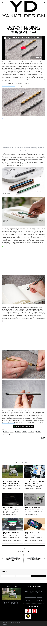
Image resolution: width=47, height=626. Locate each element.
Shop (28, 551)
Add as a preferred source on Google (24, 426)
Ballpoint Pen (21, 551)
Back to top (5, 624)
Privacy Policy (39, 597)
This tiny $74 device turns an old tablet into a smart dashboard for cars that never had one (34, 481)
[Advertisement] (23, 21)
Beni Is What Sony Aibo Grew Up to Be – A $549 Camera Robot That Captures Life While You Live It (12, 481)
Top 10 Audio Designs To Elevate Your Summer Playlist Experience (34, 558)
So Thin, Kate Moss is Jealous (10, 508)
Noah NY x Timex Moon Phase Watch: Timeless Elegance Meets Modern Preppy (13, 558)
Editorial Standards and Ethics (30, 597)
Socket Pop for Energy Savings (33, 508)
